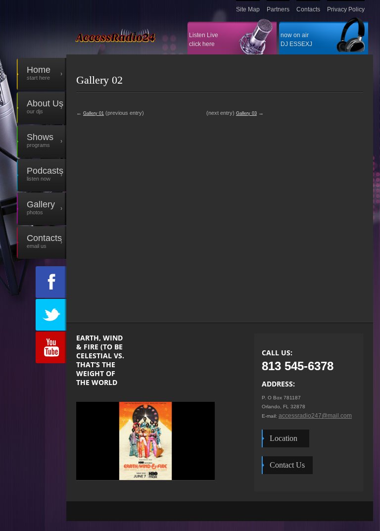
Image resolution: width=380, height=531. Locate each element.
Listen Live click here (203, 40)
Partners (278, 9)
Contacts (308, 9)
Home (38, 73)
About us (40, 106)
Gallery (36, 207)
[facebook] (51, 282)
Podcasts (45, 174)
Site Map (248, 9)
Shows (40, 140)
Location (285, 438)
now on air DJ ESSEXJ (296, 40)
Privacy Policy (346, 9)
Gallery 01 (93, 113)
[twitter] (51, 315)
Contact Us (287, 465)
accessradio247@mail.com (315, 415)
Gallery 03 (246, 113)
